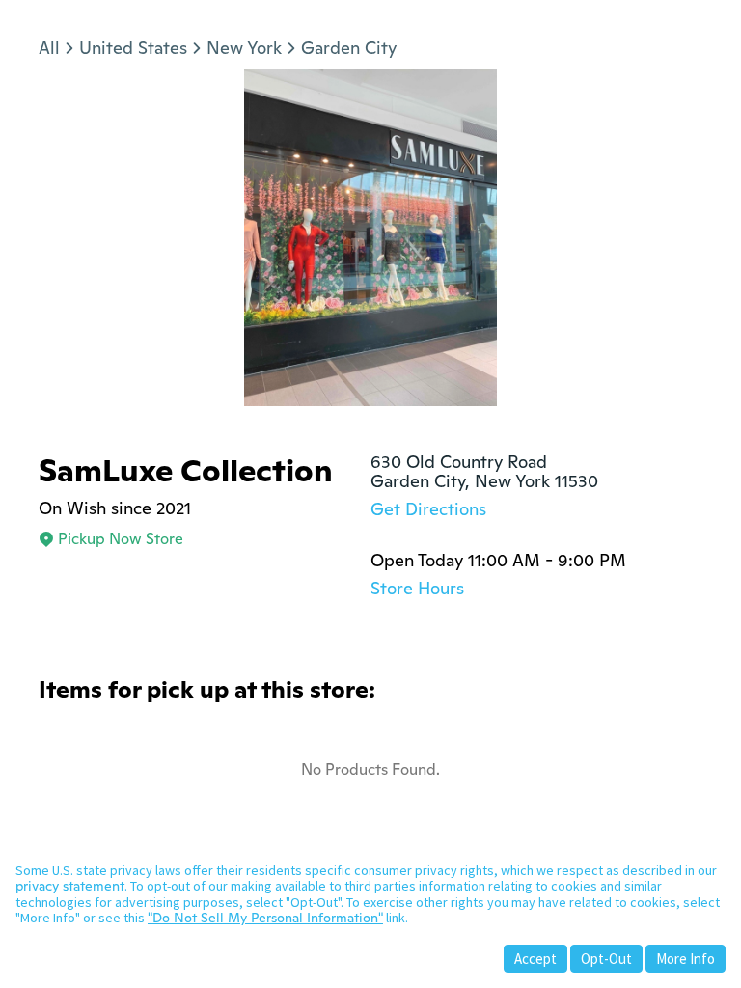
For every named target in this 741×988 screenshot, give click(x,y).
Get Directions (428, 509)
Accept (535, 958)
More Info (685, 958)
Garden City (349, 48)
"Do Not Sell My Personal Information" (265, 917)
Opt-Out (606, 958)
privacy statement (69, 885)
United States (133, 48)
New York (244, 48)
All (49, 48)
